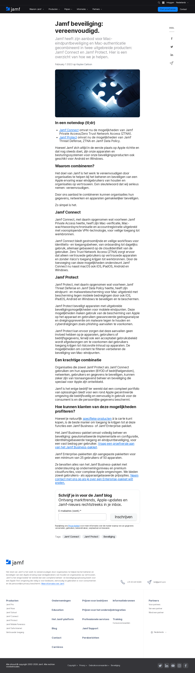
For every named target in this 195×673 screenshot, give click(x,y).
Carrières (57, 646)
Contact (56, 637)
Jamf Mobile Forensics (15, 624)
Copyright (72, 665)
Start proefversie (168, 9)
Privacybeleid (74, 526)
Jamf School (11, 612)
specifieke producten (97, 418)
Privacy (82, 665)
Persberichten (90, 637)
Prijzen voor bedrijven (95, 600)
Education (57, 609)
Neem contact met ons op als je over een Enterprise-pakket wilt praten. (96, 479)
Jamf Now (10, 608)
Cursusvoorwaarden (121, 623)
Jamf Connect (69, 130)
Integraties (119, 609)
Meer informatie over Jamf (52, 583)
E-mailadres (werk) (69, 511)
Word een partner (156, 612)
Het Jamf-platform (63, 619)
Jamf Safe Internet (14, 628)
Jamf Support (90, 628)
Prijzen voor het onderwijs (97, 609)
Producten (12, 600)
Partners (154, 600)
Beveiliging (109, 536)
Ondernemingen (61, 600)
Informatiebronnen (124, 600)
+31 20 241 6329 (134, 582)
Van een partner (155, 608)
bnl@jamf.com (160, 582)
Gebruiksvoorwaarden (98, 665)
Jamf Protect (68, 137)
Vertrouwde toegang (15, 632)
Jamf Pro (10, 604)
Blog (54, 628)
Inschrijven (123, 516)
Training (117, 619)
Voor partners (154, 604)
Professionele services (95, 619)
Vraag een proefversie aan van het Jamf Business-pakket (94, 445)
